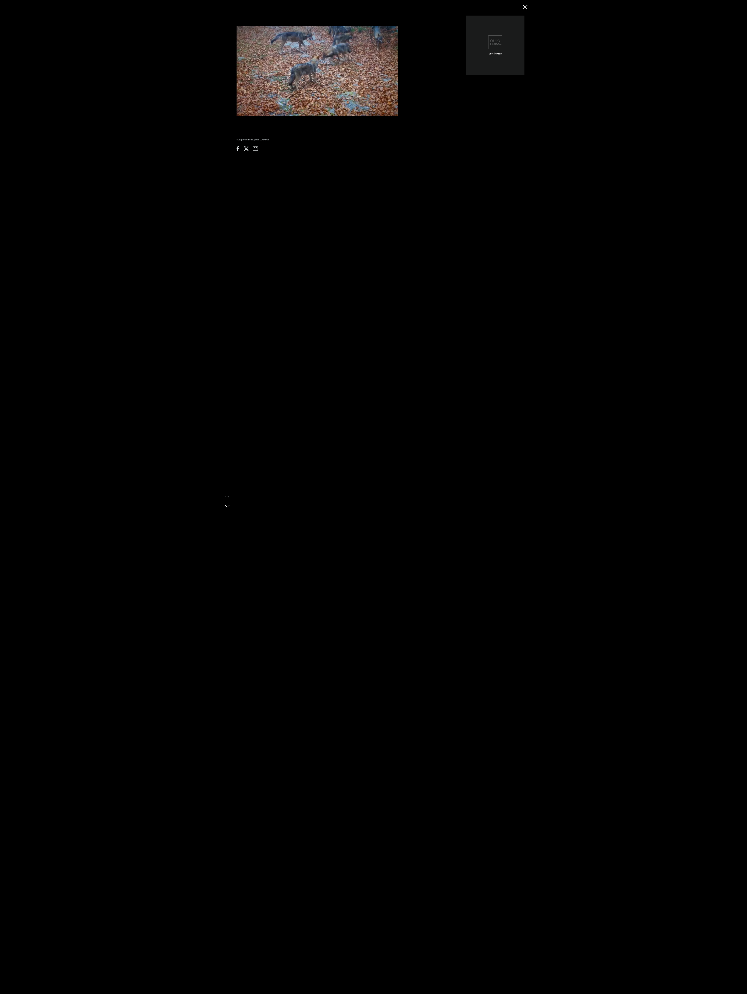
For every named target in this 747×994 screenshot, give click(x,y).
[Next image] (227, 508)
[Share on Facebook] (240, 149)
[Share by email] (257, 149)
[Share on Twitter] (248, 149)
